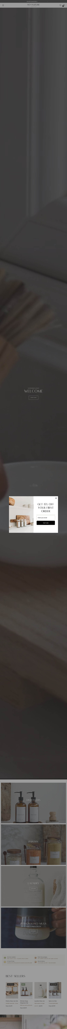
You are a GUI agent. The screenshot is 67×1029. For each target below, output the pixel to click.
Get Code (45, 523)
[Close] (56, 498)
